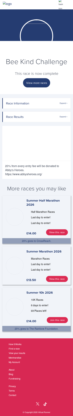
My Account (14, 362)
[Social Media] (30, 404)
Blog (11, 374)
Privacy (12, 386)
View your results (17, 353)
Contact (12, 395)
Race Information (17, 103)
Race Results (15, 116)
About (11, 369)
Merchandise (15, 357)
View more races (36, 83)
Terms (12, 390)
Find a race (14, 348)
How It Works (15, 344)
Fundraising (14, 378)
